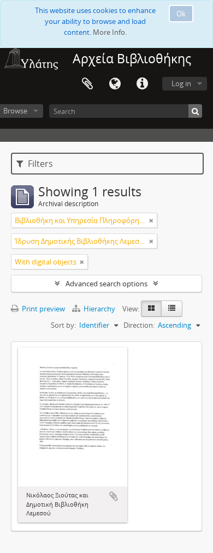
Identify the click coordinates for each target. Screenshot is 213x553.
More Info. (110, 32)
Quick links (142, 84)
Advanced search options (106, 283)
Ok (181, 14)
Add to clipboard (113, 496)
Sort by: (63, 325)
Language (114, 84)
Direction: (139, 325)
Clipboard (87, 84)
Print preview (42, 309)
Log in (181, 83)
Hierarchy (99, 309)
